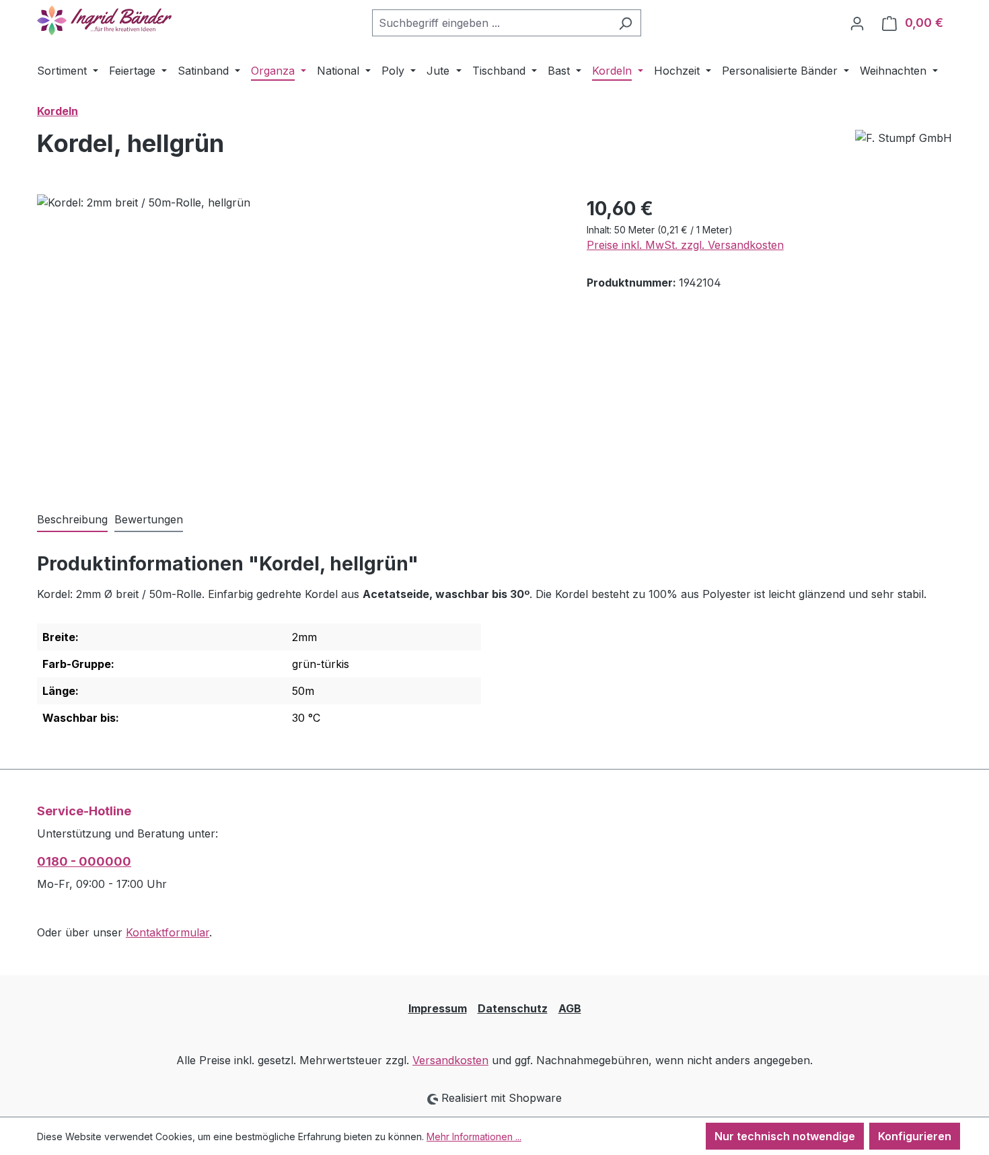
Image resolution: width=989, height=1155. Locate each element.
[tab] (72, 520)
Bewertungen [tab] (148, 519)
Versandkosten (450, 1060)
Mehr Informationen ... (474, 1136)
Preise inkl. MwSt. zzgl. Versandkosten (685, 245)
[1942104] (298, 339)
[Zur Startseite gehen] (104, 20)
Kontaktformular (167, 932)
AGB (569, 1008)
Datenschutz (513, 1008)
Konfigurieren (914, 1136)
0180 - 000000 (84, 861)
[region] (298, 339)
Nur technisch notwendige (785, 1136)
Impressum (437, 1008)
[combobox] (491, 22)
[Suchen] (625, 22)
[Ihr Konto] (857, 22)
